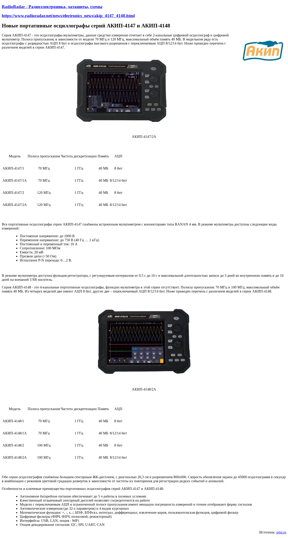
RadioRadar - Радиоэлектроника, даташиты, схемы (52, 6)
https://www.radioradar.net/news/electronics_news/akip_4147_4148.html (68, 15)
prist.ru (281, 532)
